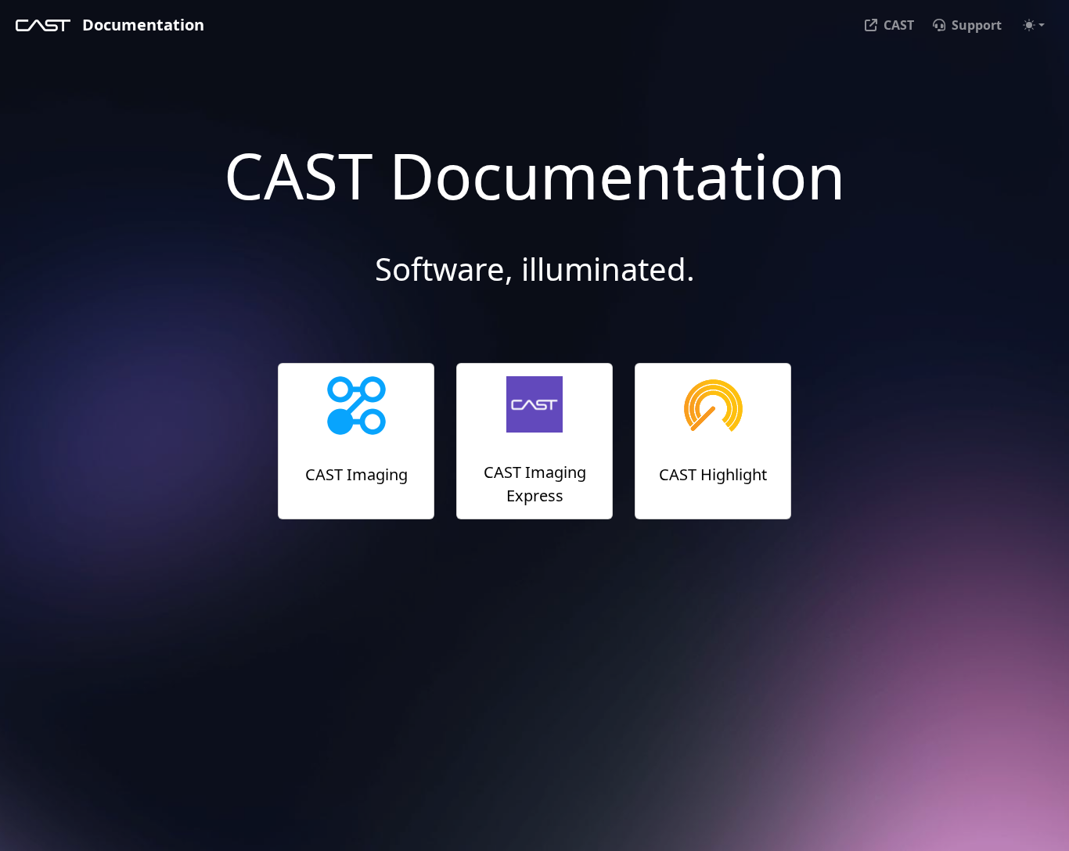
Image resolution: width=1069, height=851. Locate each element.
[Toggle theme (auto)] (1034, 25)
